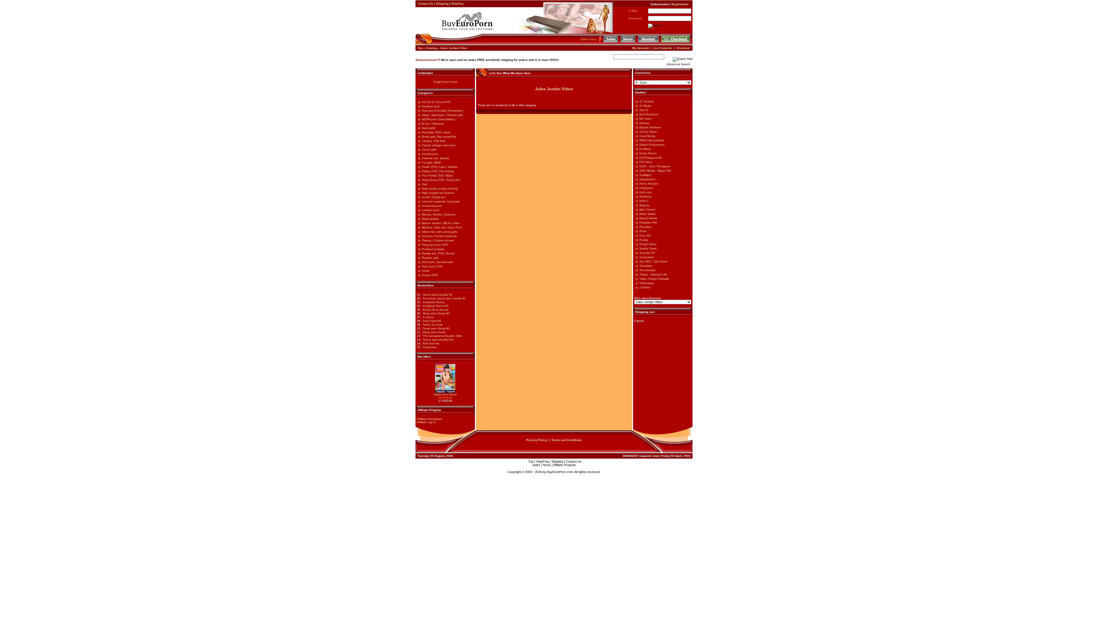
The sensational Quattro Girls (442, 335)
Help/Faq (457, 3)
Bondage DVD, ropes (436, 132)
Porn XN (645, 235)
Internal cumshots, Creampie (441, 201)
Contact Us (425, 3)
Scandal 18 (647, 252)
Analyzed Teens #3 (435, 305)
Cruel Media (647, 136)
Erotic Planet (647, 153)
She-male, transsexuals (437, 262)
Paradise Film (648, 222)
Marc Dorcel (647, 209)
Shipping (442, 3)
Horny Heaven (648, 183)
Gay (424, 184)
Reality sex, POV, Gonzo (438, 253)
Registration (679, 4)
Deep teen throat (434, 332)
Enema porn (430, 153)
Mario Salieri (647, 213)
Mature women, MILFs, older (441, 223)
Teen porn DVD (432, 266)
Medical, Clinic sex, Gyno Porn (442, 227)
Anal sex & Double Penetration (442, 110)
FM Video (645, 162)
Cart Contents (662, 48)
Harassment (647, 179)
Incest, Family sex (434, 197)
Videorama (646, 283)
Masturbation (430, 218)
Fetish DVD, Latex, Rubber (440, 166)
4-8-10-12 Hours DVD (436, 102)
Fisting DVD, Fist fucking (438, 171)
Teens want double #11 (438, 339)
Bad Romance (648, 114)
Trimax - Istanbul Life (653, 274)
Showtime (645, 265)
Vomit (425, 270)
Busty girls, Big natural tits (439, 136)
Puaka (643, 239)
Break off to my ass (435, 309)
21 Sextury (646, 101)
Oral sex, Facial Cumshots (439, 236)
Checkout (683, 48)
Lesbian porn (430, 210)
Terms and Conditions (566, 440)
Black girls (428, 128)
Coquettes (430, 347)
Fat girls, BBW (431, 162)
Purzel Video (647, 244)
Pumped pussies (433, 249)
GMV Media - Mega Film (655, 170)
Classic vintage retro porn (439, 145)
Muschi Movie (648, 218)
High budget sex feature (438, 192)
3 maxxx (428, 317)
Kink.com (645, 192)
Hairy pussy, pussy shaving (440, 188)
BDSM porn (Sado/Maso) (438, 119)
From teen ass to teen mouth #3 (444, 298)
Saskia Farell (647, 248)
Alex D (643, 110)
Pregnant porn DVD (435, 244)
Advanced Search (678, 64)
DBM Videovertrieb (651, 140)
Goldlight (645, 175)
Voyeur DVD (430, 275)
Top (420, 48)
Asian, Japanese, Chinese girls (442, 115)
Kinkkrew (645, 196)
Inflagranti (646, 187)
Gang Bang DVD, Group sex (441, 179)
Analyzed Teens (433, 302)
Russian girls (430, 257)
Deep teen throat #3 (436, 313)
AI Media (645, 105)
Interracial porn (432, 205)
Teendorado (647, 270)
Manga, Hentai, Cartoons (438, 214)
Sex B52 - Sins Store (653, 261)
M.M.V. (643, 200)
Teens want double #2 (437, 294)
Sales (536, 465)
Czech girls (429, 149)
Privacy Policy (536, 440)
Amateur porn (431, 106)
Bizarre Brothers (650, 127)
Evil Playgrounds (650, 157)
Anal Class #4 (432, 320)
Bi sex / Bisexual (433, 123)
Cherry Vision (648, 131)
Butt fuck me (431, 343)
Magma (644, 205)
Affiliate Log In (426, 422)
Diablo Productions (652, 144)
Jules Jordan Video (453, 48)
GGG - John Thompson (655, 166)
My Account (640, 48)
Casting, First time (434, 140)
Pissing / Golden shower (438, 240)
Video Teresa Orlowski (654, 278)
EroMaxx (645, 149)
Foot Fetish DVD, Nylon (437, 175)
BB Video (645, 118)
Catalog (431, 48)
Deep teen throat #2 (436, 328)
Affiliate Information (429, 419)
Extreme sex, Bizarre (435, 158)
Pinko (643, 231)
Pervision (645, 226)
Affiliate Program (564, 465)
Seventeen (646, 257)
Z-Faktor (644, 287)
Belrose (644, 123)
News (547, 465)
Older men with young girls (439, 231)
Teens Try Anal (432, 324)
